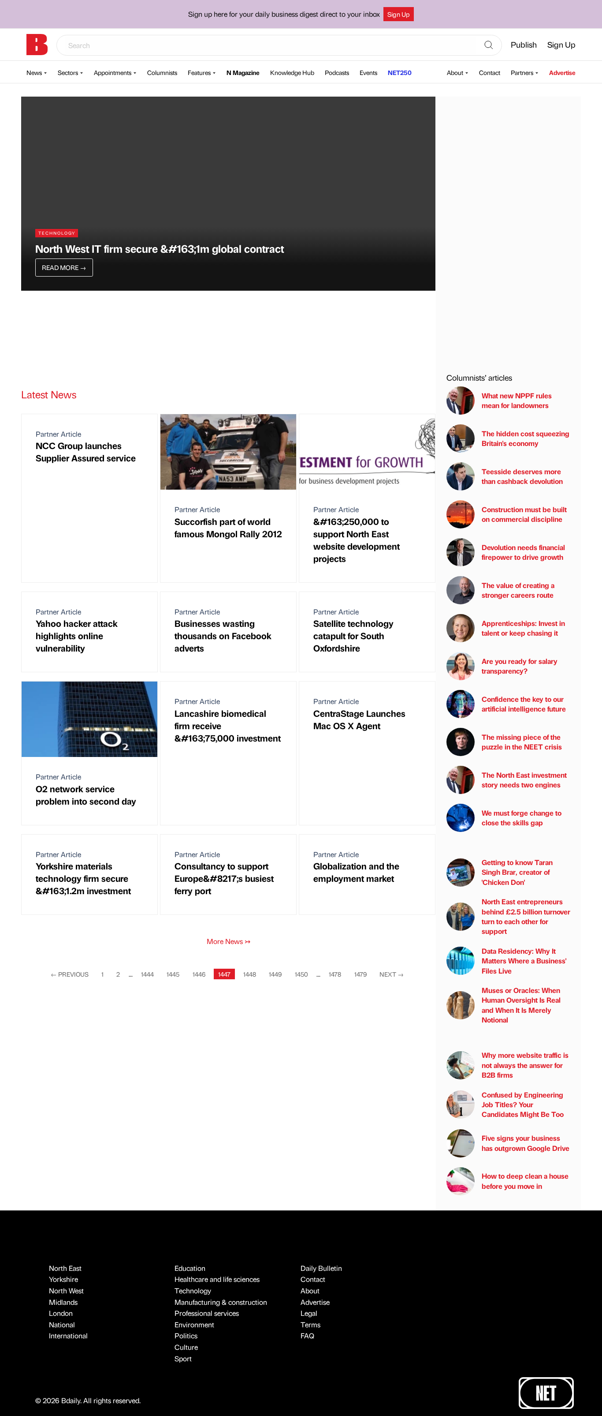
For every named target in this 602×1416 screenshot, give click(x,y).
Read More (64, 267)
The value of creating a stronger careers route (518, 590)
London (61, 1313)
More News (228, 941)
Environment (194, 1324)
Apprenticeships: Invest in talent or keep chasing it (523, 627)
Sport (183, 1358)
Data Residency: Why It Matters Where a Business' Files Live (524, 960)
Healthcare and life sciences (217, 1279)
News (34, 72)
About (455, 72)
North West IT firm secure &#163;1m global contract (159, 248)
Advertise (562, 72)
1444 (147, 974)
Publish (524, 44)
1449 (275, 974)
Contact (489, 72)
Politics (186, 1335)
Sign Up (398, 14)
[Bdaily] (37, 44)
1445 (173, 974)
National (62, 1324)
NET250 (400, 72)
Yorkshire (63, 1279)
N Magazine (243, 72)
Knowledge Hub (292, 72)
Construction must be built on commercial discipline (524, 514)
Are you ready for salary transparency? (519, 665)
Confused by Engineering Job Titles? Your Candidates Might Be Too (523, 1104)
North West (66, 1290)
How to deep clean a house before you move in (525, 1180)
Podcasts (337, 72)
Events (368, 72)
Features (199, 72)
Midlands (63, 1302)
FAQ (307, 1335)
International (68, 1335)
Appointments (112, 72)
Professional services (207, 1313)
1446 (199, 974)
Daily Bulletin (321, 1268)
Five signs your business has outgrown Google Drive (525, 1142)
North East (65, 1268)
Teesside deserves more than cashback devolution (522, 476)
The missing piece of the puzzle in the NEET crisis (522, 741)
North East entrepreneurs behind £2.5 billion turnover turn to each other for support (526, 916)
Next (391, 974)
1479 (360, 974)
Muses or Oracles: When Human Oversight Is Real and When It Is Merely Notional (521, 1004)
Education (190, 1268)
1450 (301, 974)
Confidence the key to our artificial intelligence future (524, 703)
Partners (522, 72)
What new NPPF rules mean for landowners (517, 400)
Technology (193, 1290)
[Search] (488, 45)
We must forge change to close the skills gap (521, 817)
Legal (309, 1313)
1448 (249, 974)
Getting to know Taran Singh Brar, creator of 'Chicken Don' (517, 872)
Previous (70, 974)
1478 (335, 974)
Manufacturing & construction (221, 1302)
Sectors (68, 72)
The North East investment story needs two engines (524, 779)
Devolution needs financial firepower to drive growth (523, 552)
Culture (186, 1347)
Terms (310, 1324)
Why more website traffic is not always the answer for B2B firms (525, 1064)
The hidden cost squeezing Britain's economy (525, 438)
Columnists (162, 72)
